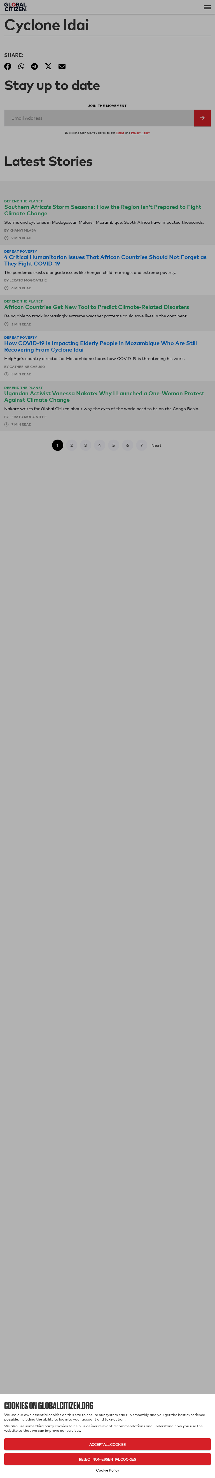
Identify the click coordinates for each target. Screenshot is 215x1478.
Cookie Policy (107, 1470)
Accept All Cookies (107, 1444)
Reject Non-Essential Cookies (107, 1459)
